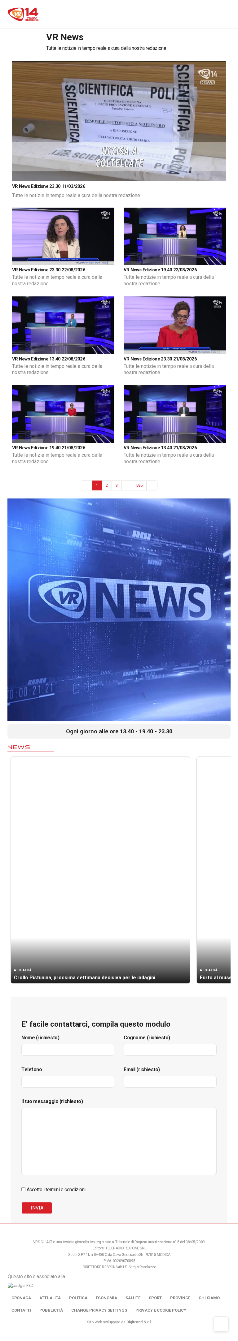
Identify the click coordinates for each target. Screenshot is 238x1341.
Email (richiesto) (142, 1069)
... (127, 485)
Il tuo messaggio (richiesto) (52, 1101)
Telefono (31, 1069)
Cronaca (21, 1298)
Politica (78, 1298)
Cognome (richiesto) (147, 1038)
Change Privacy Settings (99, 1310)
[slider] (97, 176)
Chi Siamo (209, 1298)
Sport (155, 1298)
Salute (133, 1298)
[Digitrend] (187, 176)
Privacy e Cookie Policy (160, 1310)
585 (139, 485)
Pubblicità (51, 1310)
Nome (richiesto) (40, 1038)
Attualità (50, 1298)
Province (180, 1298)
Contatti (21, 1310)
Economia (106, 1298)
